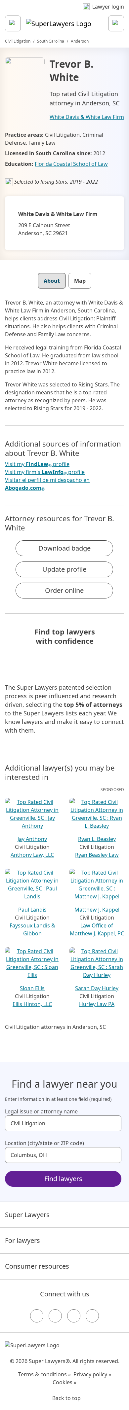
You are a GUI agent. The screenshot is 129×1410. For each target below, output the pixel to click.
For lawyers (22, 1240)
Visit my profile (37, 464)
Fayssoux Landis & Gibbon (32, 929)
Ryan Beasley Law (97, 854)
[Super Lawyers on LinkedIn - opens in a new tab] (92, 1315)
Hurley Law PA (96, 1004)
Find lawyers (63, 1178)
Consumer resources (37, 1266)
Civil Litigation (17, 41)
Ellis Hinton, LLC (32, 1004)
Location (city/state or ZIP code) (44, 1143)
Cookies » (64, 1382)
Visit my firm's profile (45, 472)
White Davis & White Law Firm (87, 117)
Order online (64, 590)
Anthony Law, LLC (32, 854)
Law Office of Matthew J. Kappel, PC (97, 929)
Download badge (64, 548)
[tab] (52, 281)
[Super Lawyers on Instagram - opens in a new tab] (55, 1315)
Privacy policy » (92, 1374)
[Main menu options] (13, 23)
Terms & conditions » (44, 1374)
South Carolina (50, 41)
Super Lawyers (27, 1214)
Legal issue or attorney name (41, 1111)
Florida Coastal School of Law (71, 163)
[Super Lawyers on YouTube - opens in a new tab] (73, 1315)
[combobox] (63, 1123)
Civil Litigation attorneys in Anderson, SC (55, 1026)
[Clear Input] (113, 1123)
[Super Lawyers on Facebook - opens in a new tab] (36, 1315)
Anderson (80, 41)
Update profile (64, 569)
